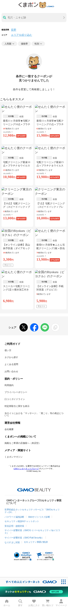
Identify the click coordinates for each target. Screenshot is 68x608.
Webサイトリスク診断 (39, 517)
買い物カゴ (47, 605)
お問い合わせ (11, 371)
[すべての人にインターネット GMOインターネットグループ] (29, 582)
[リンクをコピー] (55, 327)
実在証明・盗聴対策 (14, 526)
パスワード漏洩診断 (14, 517)
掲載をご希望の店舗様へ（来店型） (23, 443)
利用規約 (9, 385)
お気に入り (34, 605)
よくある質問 (11, 364)
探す (20, 605)
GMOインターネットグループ (26, 469)
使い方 (8, 350)
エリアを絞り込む (21, 35)
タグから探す (11, 357)
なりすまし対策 (12, 542)
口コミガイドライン (15, 399)
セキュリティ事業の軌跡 (36, 542)
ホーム (6, 605)
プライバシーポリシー (16, 392)
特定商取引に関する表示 (17, 406)
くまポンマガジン (14, 457)
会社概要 (9, 429)
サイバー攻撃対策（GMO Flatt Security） (24, 537)
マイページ (61, 605)
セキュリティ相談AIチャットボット (22, 521)
